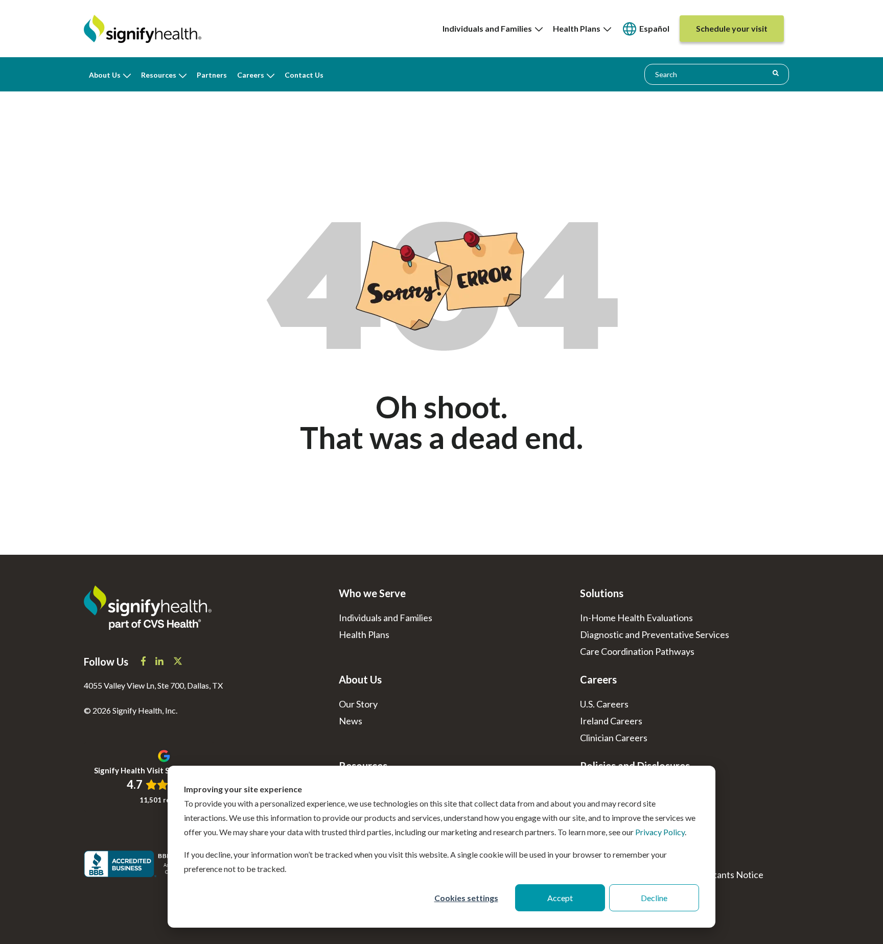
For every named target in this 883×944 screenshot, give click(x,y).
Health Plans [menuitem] (578, 28)
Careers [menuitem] (250, 74)
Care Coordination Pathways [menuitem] (637, 651)
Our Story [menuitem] (358, 704)
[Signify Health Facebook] (144, 662)
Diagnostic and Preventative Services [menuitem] (654, 634)
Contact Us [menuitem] (304, 74)
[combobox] (716, 74)
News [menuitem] (350, 720)
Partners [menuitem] (212, 74)
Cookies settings (466, 898)
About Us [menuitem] (105, 74)
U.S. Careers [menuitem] (604, 704)
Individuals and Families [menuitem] (489, 28)
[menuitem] (645, 28)
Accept (560, 898)
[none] (492, 28)
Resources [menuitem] (158, 74)
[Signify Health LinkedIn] (160, 662)
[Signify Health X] (177, 662)
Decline (654, 898)
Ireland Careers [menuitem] (611, 720)
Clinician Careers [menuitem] (613, 737)
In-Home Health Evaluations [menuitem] (636, 617)
